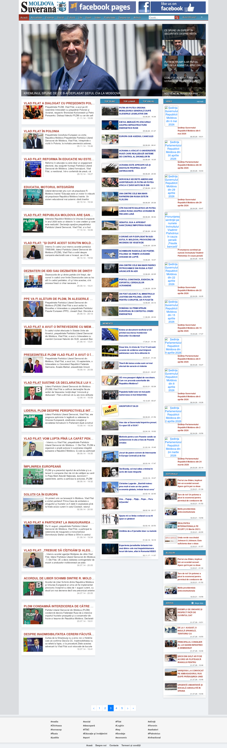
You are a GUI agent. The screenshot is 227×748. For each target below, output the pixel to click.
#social (86, 721)
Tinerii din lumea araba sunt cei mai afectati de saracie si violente (136, 365)
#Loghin (119, 725)
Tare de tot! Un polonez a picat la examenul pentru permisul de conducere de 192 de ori (190, 499)
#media (54, 721)
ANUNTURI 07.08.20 (128, 406)
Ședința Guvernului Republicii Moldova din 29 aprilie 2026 (190, 202)
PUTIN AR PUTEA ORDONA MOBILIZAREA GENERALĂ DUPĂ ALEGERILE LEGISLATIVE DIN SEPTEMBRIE (135, 112)
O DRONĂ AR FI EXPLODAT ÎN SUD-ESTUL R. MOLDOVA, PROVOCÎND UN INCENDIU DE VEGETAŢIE (137, 239)
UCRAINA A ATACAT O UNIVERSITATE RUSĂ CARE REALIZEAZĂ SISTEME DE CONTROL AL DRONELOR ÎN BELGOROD (137, 155)
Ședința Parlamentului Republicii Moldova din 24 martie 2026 (190, 461)
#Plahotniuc (154, 733)
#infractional (154, 737)
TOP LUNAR (129, 101)
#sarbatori (153, 729)
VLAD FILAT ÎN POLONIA (41, 131)
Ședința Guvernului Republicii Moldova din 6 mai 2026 (189, 130)
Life (80, 17)
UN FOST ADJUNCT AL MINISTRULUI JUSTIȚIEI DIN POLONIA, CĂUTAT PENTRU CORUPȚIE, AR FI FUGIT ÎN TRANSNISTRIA (137, 298)
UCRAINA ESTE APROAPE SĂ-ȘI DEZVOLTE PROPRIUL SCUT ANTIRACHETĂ (135, 167)
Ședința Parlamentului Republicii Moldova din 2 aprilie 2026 (189, 427)
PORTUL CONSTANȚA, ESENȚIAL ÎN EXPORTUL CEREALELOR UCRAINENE (136, 282)
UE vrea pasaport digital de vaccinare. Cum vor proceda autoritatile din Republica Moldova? (137, 380)
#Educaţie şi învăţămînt (95, 733)
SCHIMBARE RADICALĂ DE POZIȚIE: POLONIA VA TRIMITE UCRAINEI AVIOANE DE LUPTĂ (137, 253)
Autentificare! (189, 17)
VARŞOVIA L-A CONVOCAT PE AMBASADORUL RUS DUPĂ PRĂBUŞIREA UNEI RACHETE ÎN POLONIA (191, 675)
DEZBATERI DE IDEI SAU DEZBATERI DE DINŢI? (58, 271)
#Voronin (152, 725)
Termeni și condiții (131, 745)
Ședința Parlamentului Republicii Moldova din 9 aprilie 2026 (189, 358)
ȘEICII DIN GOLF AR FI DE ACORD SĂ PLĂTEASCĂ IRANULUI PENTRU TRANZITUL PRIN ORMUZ (190, 661)
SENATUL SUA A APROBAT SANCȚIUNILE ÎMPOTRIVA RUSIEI (135, 224)
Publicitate (109, 17)
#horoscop (56, 729)
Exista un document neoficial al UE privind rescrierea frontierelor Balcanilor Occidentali (135, 332)
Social (60, 17)
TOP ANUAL (148, 101)
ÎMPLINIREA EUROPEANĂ (42, 466)
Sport (88, 17)
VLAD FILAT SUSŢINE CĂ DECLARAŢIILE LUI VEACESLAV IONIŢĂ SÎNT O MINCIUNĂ (84, 382)
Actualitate (36, 17)
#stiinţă (151, 721)
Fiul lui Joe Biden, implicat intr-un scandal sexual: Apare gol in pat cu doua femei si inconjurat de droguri (190, 486)
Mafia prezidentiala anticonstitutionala (186, 510)
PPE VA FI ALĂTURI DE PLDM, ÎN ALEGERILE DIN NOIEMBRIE (68, 299)
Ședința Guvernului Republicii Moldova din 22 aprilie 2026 (190, 290)
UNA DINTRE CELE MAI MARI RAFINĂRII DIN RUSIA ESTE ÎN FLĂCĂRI (133, 196)
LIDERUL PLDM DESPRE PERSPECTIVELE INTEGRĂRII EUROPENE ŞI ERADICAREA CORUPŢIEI (93, 410)
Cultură (71, 17)
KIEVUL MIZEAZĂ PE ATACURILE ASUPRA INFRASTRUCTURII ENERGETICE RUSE (135, 124)
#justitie (55, 737)
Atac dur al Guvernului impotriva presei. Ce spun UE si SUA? (138, 424)
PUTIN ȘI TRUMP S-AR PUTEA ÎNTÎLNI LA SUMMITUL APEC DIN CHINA (74, 93)
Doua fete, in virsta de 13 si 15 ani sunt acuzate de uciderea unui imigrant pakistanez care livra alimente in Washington (137, 351)
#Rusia (54, 733)
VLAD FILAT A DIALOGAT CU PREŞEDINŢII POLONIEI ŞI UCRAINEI (71, 103)
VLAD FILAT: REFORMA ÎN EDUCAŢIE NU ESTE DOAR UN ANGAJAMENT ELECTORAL (85, 159)
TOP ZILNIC (110, 101)
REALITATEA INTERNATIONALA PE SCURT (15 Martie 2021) (189, 526)
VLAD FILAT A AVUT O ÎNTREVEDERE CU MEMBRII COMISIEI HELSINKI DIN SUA (81, 327)
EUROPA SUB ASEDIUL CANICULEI (136, 136)
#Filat (118, 721)
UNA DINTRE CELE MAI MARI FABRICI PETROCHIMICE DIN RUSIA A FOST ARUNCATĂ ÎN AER (137, 268)
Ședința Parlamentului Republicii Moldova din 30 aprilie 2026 (190, 164)
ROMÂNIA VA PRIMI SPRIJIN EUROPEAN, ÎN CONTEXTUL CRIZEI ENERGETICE (136, 311)
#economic (121, 737)
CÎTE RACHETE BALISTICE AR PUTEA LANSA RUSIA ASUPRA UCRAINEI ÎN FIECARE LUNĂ (137, 210)
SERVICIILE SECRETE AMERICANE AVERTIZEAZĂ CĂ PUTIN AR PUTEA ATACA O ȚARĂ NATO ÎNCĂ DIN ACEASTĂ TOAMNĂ (136, 184)
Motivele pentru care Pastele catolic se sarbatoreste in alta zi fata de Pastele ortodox (137, 439)
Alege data (198, 603)
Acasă (23, 17)
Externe (49, 17)
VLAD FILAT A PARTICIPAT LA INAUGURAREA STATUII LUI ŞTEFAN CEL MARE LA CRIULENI (90, 522)
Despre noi (124, 17)
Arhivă (137, 17)
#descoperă (89, 725)
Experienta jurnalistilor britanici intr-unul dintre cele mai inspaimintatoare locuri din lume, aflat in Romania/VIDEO (137, 548)
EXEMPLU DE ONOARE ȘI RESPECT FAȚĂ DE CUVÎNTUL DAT (190, 612)
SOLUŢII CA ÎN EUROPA (41, 494)
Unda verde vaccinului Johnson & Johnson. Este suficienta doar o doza (190, 540)
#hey (117, 729)
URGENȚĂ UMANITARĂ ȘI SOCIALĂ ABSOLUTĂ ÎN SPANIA (190, 687)
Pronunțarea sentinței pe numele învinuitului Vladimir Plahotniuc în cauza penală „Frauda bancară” (191, 254)
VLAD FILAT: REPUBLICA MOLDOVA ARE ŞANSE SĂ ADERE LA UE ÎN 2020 (77, 215)
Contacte (114, 745)
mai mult (200, 101)
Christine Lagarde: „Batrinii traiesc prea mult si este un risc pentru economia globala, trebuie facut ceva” (137, 486)
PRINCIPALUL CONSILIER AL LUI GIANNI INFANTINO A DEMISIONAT (190, 644)
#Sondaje (120, 733)
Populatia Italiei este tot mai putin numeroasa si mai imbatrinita (134, 393)
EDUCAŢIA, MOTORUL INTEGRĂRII (49, 187)
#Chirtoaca (56, 725)
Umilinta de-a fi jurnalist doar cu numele (138, 530)
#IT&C (86, 729)
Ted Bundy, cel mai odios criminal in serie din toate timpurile (136, 470)
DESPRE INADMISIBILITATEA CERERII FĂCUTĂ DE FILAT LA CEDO (72, 634)
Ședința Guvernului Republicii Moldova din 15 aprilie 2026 (190, 327)
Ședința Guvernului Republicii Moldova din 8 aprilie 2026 (189, 396)
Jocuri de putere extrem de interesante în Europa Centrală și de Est (137, 454)
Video (98, 17)
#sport (86, 737)
